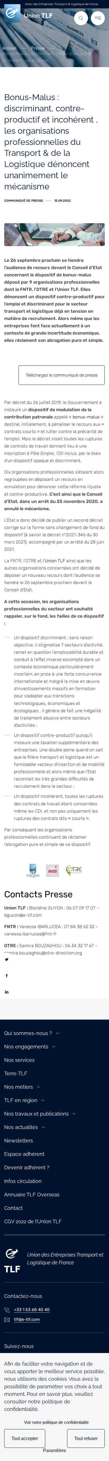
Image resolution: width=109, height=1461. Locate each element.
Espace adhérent (24, 1154)
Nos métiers (18, 1087)
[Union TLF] (12, 1258)
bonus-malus (86, 417)
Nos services (19, 1060)
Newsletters (18, 1141)
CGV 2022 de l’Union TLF (33, 1221)
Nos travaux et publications (36, 1114)
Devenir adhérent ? (26, 1167)
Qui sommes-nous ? (28, 1033)
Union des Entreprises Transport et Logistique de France (61, 4)
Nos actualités (21, 1127)
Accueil (9, 48)
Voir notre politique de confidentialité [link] (56, 1422)
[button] (81, 18)
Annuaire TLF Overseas (32, 1194)
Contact (13, 1208)
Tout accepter (24, 1438)
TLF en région (20, 1100)
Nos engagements (26, 1047)
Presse (37, 48)
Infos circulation (23, 1181)
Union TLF (55, 560)
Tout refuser (86, 1438)
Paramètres (54, 1450)
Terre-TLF (15, 1073)
